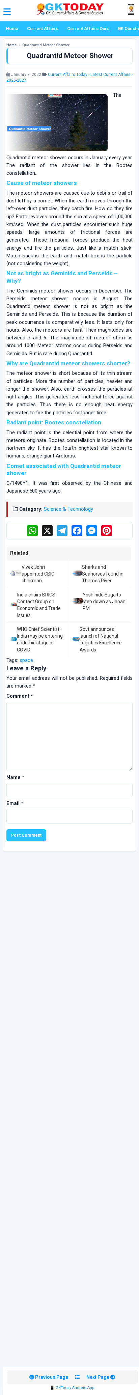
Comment (19, 696)
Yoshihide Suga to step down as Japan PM (104, 601)
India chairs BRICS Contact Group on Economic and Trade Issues (39, 605)
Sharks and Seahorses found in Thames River (102, 574)
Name (15, 777)
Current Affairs (42, 28)
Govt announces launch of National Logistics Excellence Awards (101, 639)
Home (12, 28)
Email (14, 803)
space (26, 660)
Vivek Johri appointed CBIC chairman (38, 574)
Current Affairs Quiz (88, 28)
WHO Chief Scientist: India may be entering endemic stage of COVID (40, 639)
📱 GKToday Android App (72, 1388)
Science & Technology (68, 509)
